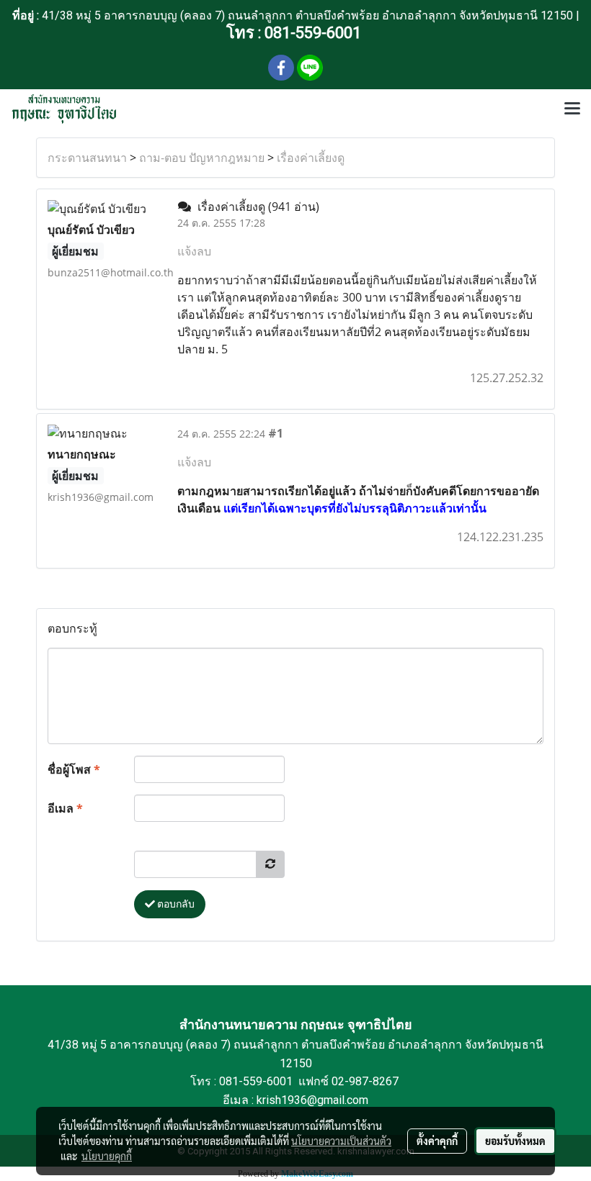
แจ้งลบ (194, 251)
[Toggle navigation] (572, 109)
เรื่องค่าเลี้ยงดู (311, 158)
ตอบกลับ (175, 904)
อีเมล (65, 808)
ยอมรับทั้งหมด (515, 1140)
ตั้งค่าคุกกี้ (437, 1140)
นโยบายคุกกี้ (106, 1155)
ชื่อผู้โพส (74, 769)
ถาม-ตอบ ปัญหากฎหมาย (202, 158)
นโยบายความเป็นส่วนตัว (341, 1140)
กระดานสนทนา (87, 158)
